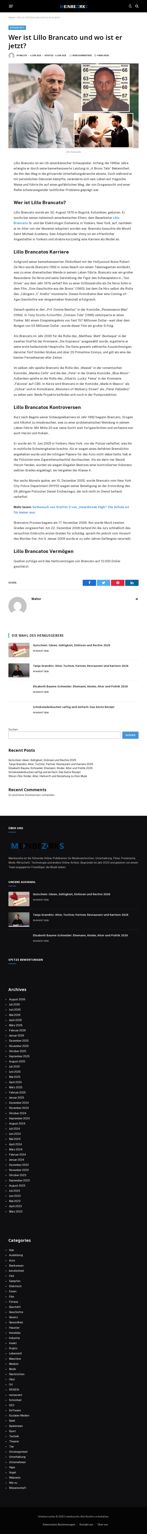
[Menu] (11, 6)
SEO (11, 1405)
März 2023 (15, 1211)
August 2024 (17, 1123)
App (11, 1250)
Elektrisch (15, 1286)
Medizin (14, 1363)
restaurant (15, 1394)
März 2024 (16, 1149)
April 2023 (15, 1206)
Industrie (14, 1338)
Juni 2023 (15, 1195)
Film (11, 1296)
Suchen (13, 729)
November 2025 (19, 1046)
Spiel (12, 1420)
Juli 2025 (14, 1066)
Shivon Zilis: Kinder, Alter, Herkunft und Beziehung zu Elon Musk (47, 776)
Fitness (13, 1301)
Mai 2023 (14, 1201)
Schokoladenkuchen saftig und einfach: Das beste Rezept (73, 707)
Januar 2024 (16, 1159)
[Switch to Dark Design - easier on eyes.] (130, 6)
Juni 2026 (15, 1009)
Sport (12, 1431)
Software (15, 1410)
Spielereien (16, 1426)
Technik (14, 1436)
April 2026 (15, 1020)
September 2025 (19, 1056)
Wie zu (13, 1482)
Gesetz (13, 1317)
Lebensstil (15, 1353)
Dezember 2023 (19, 1164)
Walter (23, 55)
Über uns (103, 1524)
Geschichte (16, 1312)
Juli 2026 (14, 1004)
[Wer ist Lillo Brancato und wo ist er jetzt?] (73, 105)
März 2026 (15, 1025)
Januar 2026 (16, 1035)
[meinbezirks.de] (73, 6)
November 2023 (19, 1170)
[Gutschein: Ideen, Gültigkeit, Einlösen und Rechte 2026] (18, 650)
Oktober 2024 (17, 1113)
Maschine (15, 1358)
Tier (11, 1446)
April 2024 (15, 1144)
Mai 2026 (14, 1015)
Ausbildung (16, 1255)
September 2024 (19, 1118)
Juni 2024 (15, 1133)
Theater (14, 1441)
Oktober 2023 (17, 1175)
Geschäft (15, 1306)
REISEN (14, 1389)
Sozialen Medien (19, 1415)
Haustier (14, 1327)
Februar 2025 (17, 1092)
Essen (12, 1291)
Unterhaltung (17, 1456)
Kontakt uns (86, 1524)
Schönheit (15, 1400)
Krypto (13, 1348)
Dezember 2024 (19, 1102)
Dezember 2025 (19, 1040)
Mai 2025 (14, 1076)
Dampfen (14, 1281)
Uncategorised (18, 1451)
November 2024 (19, 1107)
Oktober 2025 (17, 1051)
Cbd (11, 1275)
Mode (12, 1369)
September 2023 (19, 1180)
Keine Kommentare (82, 55)
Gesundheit (16, 1322)
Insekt (13, 1343)
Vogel (12, 1472)
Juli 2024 (14, 1128)
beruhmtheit (17, 28)
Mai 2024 (15, 1139)
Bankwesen (16, 1265)
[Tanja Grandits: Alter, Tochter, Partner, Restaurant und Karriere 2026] (18, 670)
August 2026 (17, 999)
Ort (11, 1384)
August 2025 (17, 1061)
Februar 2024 (17, 1154)
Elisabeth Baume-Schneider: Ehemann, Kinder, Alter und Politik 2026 (80, 686)
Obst (12, 1379)
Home (11, 17)
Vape (12, 1467)
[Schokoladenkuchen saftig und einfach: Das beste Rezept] (18, 712)
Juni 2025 (15, 1071)
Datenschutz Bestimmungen (59, 1524)
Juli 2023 (14, 1190)
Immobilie (14, 1332)
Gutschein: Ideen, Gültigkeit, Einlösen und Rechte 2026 (71, 645)
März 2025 (15, 1087)
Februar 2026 (17, 1030)
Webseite (14, 1477)
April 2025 (15, 1082)
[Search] (137, 6)
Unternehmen (17, 1462)
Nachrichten (16, 1374)
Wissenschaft (17, 1487)
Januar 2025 (16, 1097)
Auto (12, 1260)
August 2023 (17, 1185)
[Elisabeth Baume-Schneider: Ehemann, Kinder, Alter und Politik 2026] (18, 691)
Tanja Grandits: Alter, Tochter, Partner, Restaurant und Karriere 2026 (80, 666)
